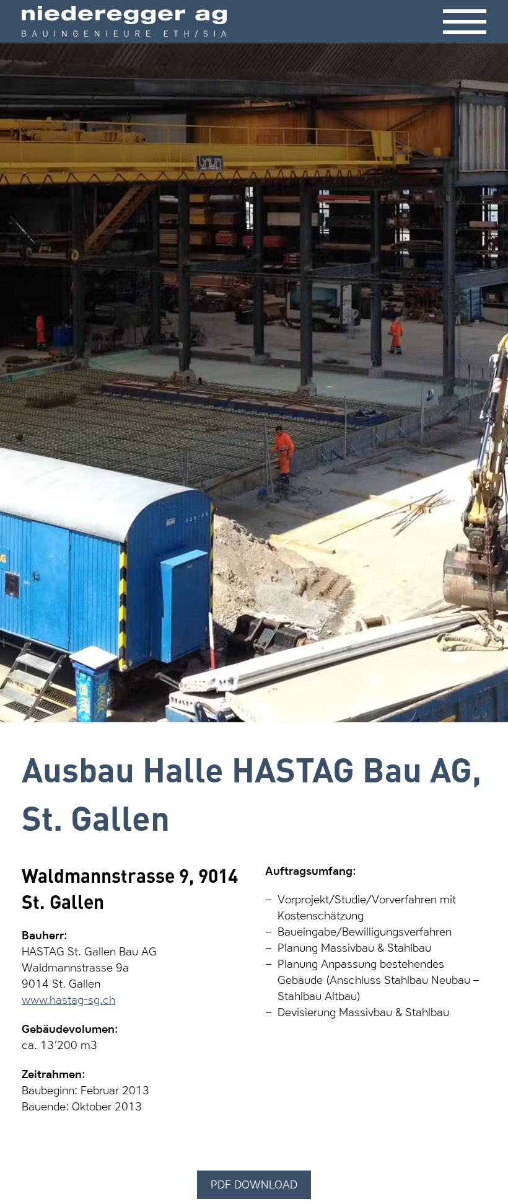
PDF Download (254, 1185)
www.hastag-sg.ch (68, 1000)
